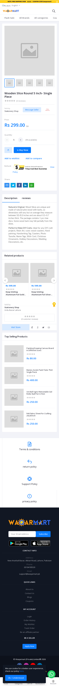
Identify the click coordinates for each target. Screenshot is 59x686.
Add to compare (34, 158)
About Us (30, 589)
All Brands (24, 17)
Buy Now (23, 150)
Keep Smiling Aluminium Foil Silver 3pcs (41, 293)
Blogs (29, 597)
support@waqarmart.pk (29, 574)
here (21, 671)
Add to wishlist (12, 158)
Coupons (30, 601)
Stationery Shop (11, 111)
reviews (26, 198)
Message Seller (32, 109)
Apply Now (29, 646)
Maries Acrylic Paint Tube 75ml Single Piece (39, 371)
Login (29, 616)
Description (10, 198)
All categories (41, 17)
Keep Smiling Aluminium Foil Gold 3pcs (15, 293)
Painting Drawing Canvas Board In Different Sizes (40, 349)
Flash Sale (9, 17)
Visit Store (15, 327)
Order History (29, 620)
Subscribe (43, 534)
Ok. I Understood (16, 677)
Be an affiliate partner (29, 632)
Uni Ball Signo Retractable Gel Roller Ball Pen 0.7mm (39, 393)
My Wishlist (29, 624)
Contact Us (29, 593)
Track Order (29, 628)
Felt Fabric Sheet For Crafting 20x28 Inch (38, 414)
